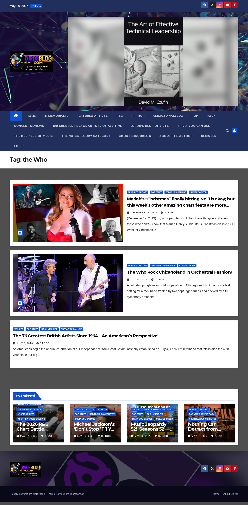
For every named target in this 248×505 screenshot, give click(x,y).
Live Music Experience (163, 265)
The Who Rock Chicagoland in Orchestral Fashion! (179, 272)
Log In (19, 146)
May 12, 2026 (86, 436)
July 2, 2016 (25, 343)
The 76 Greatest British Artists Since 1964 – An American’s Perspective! (85, 335)
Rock (211, 116)
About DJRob (230, 493)
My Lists (18, 329)
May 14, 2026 (29, 436)
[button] (227, 130)
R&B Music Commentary (30, 404)
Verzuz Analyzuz (168, 116)
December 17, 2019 (144, 212)
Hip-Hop (138, 116)
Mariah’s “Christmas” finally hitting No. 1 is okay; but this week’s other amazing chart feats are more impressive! (181, 205)
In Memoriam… (56, 116)
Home (31, 116)
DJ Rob (169, 212)
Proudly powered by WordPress (28, 493)
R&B (119, 116)
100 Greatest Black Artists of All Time (87, 126)
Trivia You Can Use (193, 126)
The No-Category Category (85, 136)
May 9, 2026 (200, 436)
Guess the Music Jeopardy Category (152, 409)
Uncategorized (198, 192)
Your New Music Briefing (31, 419)
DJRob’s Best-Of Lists (150, 126)
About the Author (176, 136)
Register (208, 136)
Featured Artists (92, 116)
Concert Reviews (29, 126)
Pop (194, 116)
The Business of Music (33, 136)
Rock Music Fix (187, 265)
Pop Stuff (156, 192)
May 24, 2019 (139, 279)
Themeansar (76, 493)
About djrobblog (135, 136)
